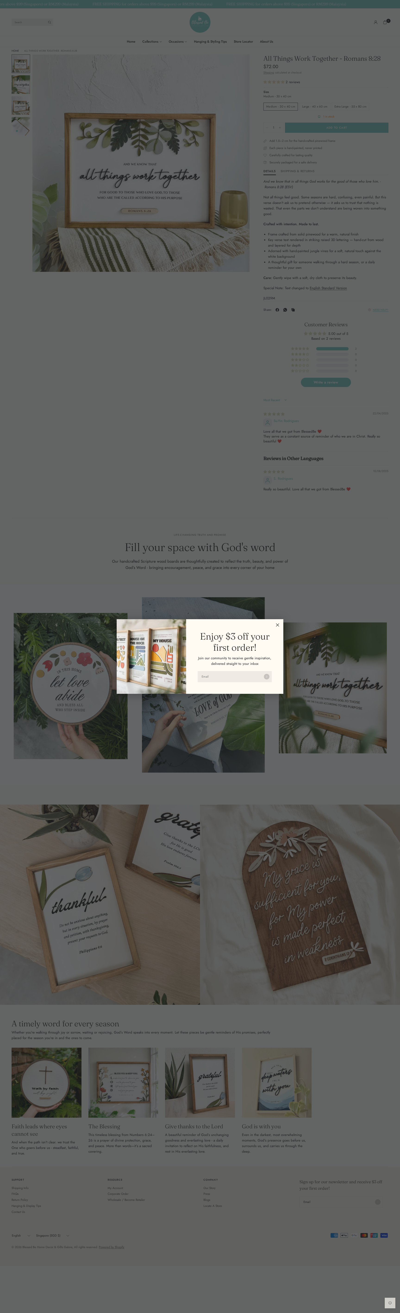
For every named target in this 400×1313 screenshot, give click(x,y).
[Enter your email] (266, 676)
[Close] (277, 625)
